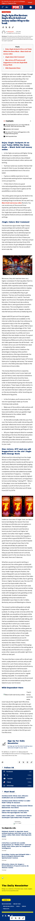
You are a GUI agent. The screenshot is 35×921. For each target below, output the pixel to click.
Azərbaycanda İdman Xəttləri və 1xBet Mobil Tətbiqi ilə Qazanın (16, 801)
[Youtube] (17, 778)
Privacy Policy (26, 753)
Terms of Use (12, 3)
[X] (17, 775)
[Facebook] (17, 771)
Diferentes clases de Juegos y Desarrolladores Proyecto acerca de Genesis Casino (15, 865)
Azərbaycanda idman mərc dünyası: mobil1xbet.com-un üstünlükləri (15, 796)
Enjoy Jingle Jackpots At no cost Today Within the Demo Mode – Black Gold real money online (17, 51)
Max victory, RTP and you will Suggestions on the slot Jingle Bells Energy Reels (15, 62)
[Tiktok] (17, 782)
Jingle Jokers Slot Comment (14, 57)
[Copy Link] (12, 27)
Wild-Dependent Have (12, 68)
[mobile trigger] (3, 7)
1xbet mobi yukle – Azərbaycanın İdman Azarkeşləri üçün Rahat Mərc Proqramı (17, 816)
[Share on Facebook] (3, 27)
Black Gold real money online (12, 203)
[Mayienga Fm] (17, 7)
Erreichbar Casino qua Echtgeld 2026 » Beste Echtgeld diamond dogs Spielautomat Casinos (16, 856)
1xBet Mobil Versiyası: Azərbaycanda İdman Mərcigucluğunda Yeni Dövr (15, 811)
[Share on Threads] (9, 27)
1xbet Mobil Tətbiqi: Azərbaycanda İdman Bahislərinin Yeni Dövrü (17, 806)
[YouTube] (8, 915)
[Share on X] (6, 27)
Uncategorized (6, 12)
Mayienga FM (11, 31)
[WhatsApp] (17, 785)
